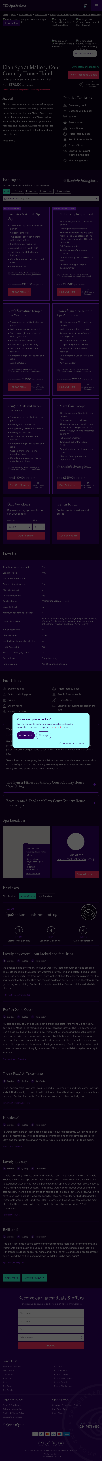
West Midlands (25, 14)
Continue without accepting (72, 743)
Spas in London (61, 1374)
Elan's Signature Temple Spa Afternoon (74, 313)
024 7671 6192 (89, 1426)
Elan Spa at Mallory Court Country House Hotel (32, 70)
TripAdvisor (48, 896)
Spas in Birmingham (63, 1386)
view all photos (86, 53)
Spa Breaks (47, 191)
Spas (13, 14)
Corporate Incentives (12, 1417)
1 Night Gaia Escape (71, 406)
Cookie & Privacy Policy (13, 1413)
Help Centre (8, 1370)
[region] (26, 852)
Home (5, 14)
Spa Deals (19, 191)
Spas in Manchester (63, 1378)
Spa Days (33, 191)
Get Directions (33, 873)
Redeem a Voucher (12, 1366)
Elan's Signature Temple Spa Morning (25, 313)
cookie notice (56, 727)
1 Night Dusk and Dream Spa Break (25, 408)
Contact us (8, 1374)
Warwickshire (41, 14)
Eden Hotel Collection (71, 859)
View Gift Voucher (92, 86)
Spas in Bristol (60, 1382)
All (8, 191)
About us (7, 1378)
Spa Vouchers (64, 191)
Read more (9, 140)
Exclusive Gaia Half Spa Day (24, 216)
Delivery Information (12, 1409)
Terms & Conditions (11, 1405)
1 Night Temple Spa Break (75, 214)
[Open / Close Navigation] (96, 5)
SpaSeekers (29, 896)
